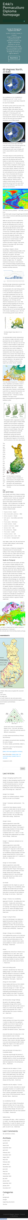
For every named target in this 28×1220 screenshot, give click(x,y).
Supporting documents (8, 1202)
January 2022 (6, 1164)
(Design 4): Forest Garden (9, 982)
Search (22, 768)
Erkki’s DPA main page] (9, 751)
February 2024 (6, 1152)
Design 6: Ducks (7, 821)
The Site (5, 1204)
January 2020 (6, 1181)
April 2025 (5, 1143)
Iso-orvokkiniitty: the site (9, 1101)
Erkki (8, 33)
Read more (18, 789)
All (3, 1195)
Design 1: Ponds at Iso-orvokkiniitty (12, 899)
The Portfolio (18, 751)
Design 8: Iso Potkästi (8, 794)
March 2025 (6, 1145)
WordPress (15, 1216)
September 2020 (7, 1176)
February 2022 (6, 1162)
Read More (14, 58)
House (4, 949)
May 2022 (5, 1159)
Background (6, 1197)
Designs (18, 33)
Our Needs (5, 882)
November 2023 (7, 1155)
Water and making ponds (9, 967)
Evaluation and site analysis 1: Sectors (12, 1084)
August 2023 (6, 1157)
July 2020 (5, 1178)
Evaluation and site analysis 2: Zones (12, 1068)
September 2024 (7, 1147)
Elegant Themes (14, 1214)
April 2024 (5, 1150)
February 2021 (6, 1173)
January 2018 (6, 1185)
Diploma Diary (6, 1117)
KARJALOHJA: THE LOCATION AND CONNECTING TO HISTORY (12, 756)
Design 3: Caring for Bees (9, 917)
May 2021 (5, 1171)
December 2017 (7, 1188)
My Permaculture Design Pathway (11, 1000)
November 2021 (7, 1166)
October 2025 (6, 1140)
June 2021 (5, 1169)
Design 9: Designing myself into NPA (14, 30)
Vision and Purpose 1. (8, 1018)
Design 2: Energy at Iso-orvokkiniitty (12, 933)
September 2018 (7, 1183)
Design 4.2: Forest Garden (9, 862)
